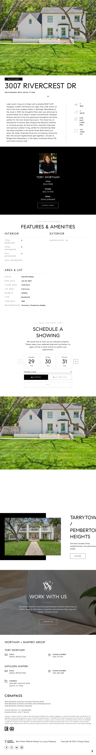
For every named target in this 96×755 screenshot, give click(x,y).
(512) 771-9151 (48, 192)
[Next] (76, 361)
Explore (78, 556)
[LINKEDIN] (17, 747)
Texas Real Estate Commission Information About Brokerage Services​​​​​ (28, 703)
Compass (57, 716)
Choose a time (30, 372)
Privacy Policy (83, 741)
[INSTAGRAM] (12, 747)
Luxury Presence (49, 741)
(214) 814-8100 (26, 710)
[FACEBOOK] (6, 747)
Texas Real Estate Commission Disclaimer (18, 706)
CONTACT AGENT (48, 205)
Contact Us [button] (48, 621)
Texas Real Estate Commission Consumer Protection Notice (24, 701)
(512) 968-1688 (58, 673)
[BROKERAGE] (22, 747)
